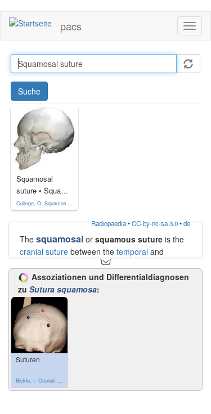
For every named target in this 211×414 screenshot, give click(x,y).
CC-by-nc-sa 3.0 (155, 223)
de (186, 223)
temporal (132, 251)
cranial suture (44, 251)
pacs (71, 26)
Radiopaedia (108, 223)
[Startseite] (30, 22)
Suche (29, 91)
